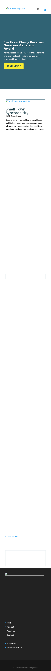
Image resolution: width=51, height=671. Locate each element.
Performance (13, 428)
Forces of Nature (35, 380)
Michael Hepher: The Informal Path (25, 503)
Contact (10, 635)
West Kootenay (21, 248)
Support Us (11, 643)
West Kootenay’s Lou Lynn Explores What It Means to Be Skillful (25, 238)
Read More (13, 66)
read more (12, 175)
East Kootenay (20, 156)
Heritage (34, 309)
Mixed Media (22, 204)
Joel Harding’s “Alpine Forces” (22, 377)
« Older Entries (11, 536)
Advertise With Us (14, 647)
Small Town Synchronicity (17, 111)
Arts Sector (19, 201)
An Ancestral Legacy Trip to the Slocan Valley (23, 305)
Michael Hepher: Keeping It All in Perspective (23, 340)
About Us (11, 631)
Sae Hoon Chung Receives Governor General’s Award (24, 45)
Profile (10, 159)
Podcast (10, 627)
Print (9, 623)
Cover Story (16, 116)
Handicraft (18, 245)
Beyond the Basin (32, 242)
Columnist (29, 201)
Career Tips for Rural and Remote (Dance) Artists (24, 418)
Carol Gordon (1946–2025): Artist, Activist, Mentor (24, 462)
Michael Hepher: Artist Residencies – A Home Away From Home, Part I (25, 197)
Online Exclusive (34, 156)
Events (10, 245)
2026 (8, 116)
